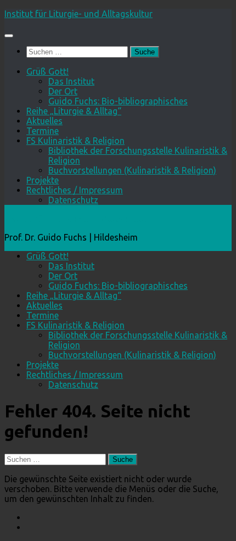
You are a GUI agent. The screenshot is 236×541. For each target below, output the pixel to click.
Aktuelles (44, 121)
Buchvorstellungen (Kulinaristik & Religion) (132, 170)
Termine (42, 131)
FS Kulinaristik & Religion (75, 141)
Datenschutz (73, 200)
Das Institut (71, 81)
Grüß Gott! (47, 71)
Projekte (42, 180)
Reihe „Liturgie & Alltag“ (73, 111)
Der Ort (62, 91)
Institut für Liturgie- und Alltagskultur (78, 14)
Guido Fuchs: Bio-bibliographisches (118, 101)
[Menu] (8, 35)
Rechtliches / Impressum (74, 190)
